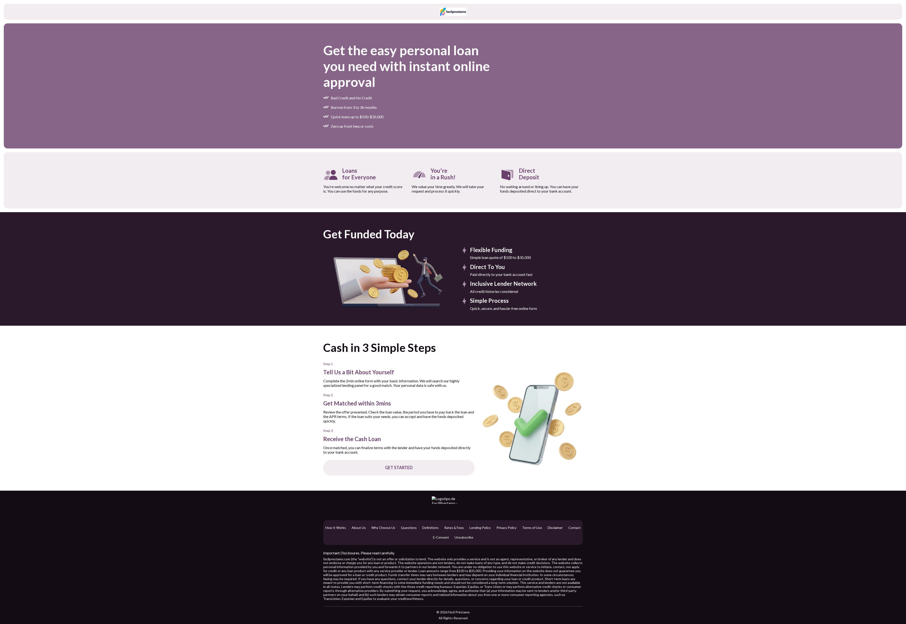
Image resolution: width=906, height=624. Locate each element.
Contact (574, 528)
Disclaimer (555, 528)
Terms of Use (532, 528)
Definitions (430, 528)
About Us (359, 528)
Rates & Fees (454, 528)
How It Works (335, 528)
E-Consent (441, 537)
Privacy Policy (506, 528)
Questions (409, 528)
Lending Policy (480, 528)
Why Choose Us (383, 528)
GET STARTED (399, 467)
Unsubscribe (464, 537)
